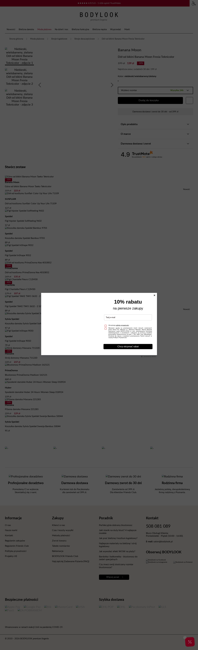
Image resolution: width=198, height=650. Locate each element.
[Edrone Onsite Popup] (99, 325)
